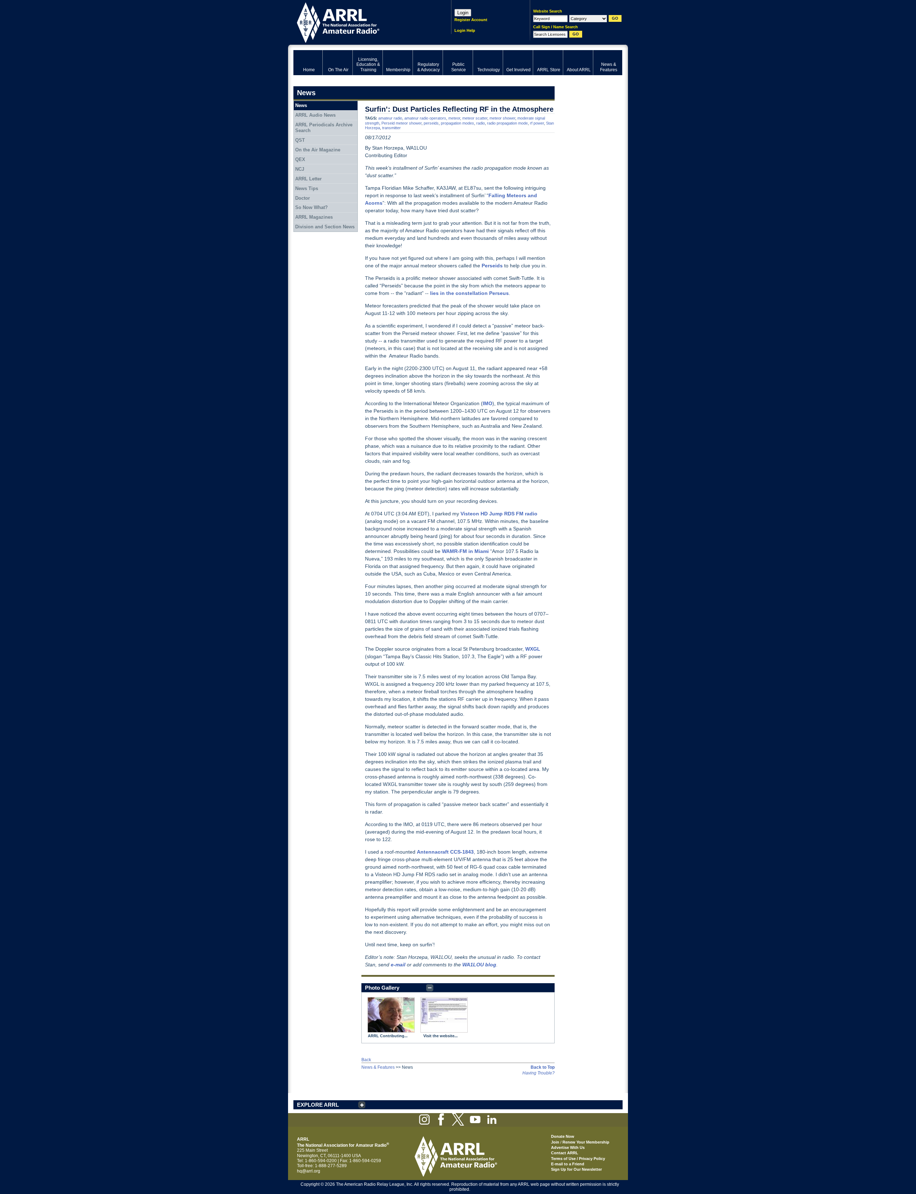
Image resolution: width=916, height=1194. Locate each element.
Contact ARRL (564, 1153)
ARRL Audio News (315, 115)
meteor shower (502, 118)
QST (300, 140)
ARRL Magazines (314, 217)
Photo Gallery (382, 988)
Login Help (464, 30)
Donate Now (562, 1136)
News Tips (306, 188)
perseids (431, 123)
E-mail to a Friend (567, 1164)
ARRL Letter (308, 178)
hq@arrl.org (308, 1171)
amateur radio (390, 118)
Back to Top (543, 1067)
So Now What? (311, 207)
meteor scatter (474, 118)
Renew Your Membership (585, 1142)
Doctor (302, 198)
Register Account (470, 20)
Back (366, 1059)
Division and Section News (325, 226)
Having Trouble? (538, 1073)
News (301, 105)
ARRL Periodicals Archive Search (323, 127)
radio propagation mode (507, 123)
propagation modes (457, 123)
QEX (300, 159)
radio (480, 123)
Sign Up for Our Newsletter (576, 1169)
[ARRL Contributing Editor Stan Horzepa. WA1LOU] (391, 1015)
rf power (537, 123)
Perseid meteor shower (401, 123)
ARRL (363, 22)
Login (462, 12)
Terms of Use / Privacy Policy (578, 1158)
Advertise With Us (568, 1147)
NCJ (299, 169)
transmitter (391, 128)
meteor (454, 118)
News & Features (378, 1067)
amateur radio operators (425, 118)
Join (555, 1142)
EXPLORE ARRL (318, 1105)
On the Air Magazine (317, 149)
